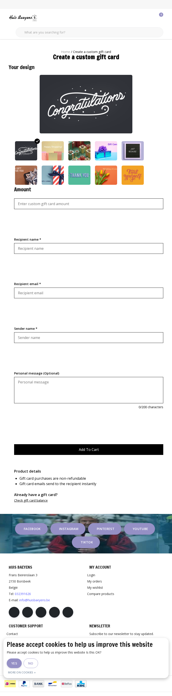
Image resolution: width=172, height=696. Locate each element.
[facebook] (14, 612)
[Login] (142, 18)
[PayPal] (24, 683)
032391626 (23, 594)
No (30, 663)
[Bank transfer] (38, 683)
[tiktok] (67, 612)
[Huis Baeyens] (36, 17)
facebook (32, 529)
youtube (140, 529)
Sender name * (25, 328)
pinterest (105, 529)
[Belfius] (66, 683)
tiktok (87, 542)
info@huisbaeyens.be (34, 600)
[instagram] (27, 612)
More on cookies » (22, 672)
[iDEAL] (10, 683)
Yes (14, 663)
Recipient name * (27, 239)
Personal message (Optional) (36, 373)
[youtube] (54, 612)
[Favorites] (150, 18)
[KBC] (80, 683)
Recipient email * (27, 284)
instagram (68, 529)
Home (65, 52)
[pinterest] (41, 612)
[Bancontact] (52, 683)
